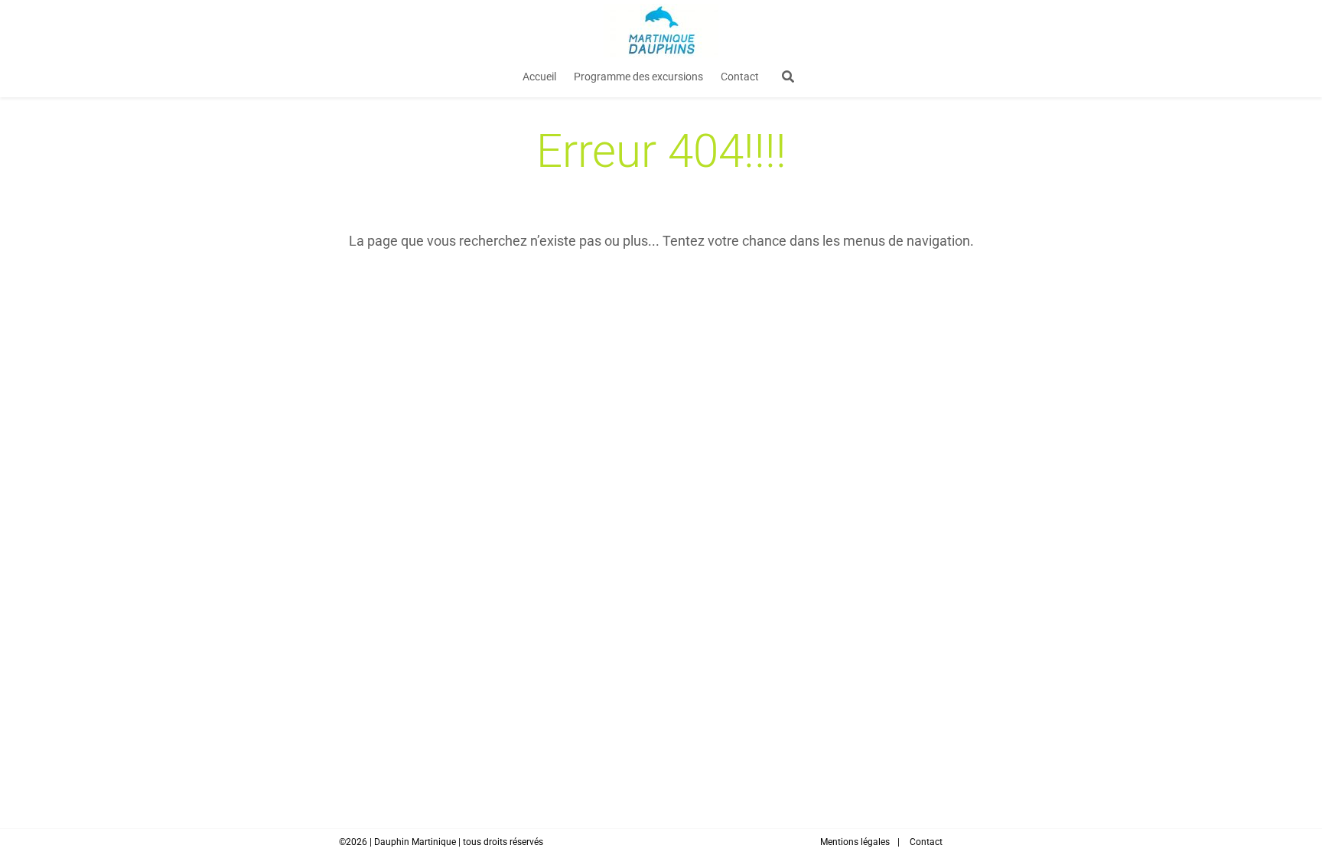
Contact (740, 76)
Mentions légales (855, 842)
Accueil (539, 76)
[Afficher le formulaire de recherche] (788, 77)
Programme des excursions (638, 76)
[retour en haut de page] (1283, 793)
